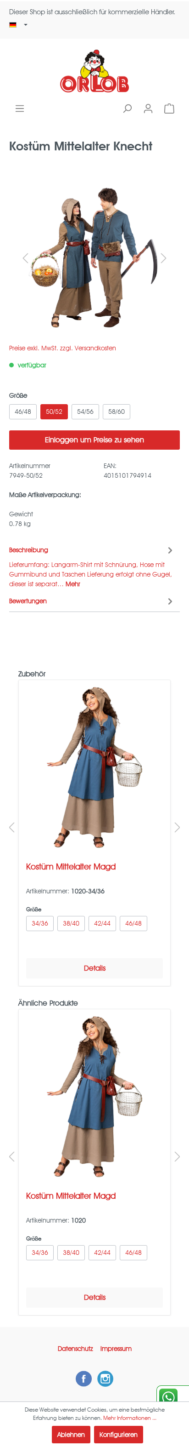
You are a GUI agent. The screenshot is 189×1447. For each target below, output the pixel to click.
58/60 (116, 411)
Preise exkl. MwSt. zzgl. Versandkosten (62, 348)
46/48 (23, 411)
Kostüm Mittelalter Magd (71, 866)
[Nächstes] (164, 258)
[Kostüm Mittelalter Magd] (94, 767)
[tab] (92, 565)
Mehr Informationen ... (129, 1417)
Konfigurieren (119, 1434)
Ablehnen (71, 1434)
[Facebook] (84, 1378)
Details (95, 968)
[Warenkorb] (169, 108)
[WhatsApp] (173, 1398)
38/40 (71, 923)
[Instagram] (105, 1378)
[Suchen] (127, 108)
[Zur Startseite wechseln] (94, 71)
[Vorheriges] (25, 258)
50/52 (54, 411)
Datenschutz (75, 1348)
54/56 (85, 411)
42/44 (102, 923)
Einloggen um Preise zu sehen (94, 439)
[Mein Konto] (148, 108)
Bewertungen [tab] (28, 601)
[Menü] (19, 108)
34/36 (40, 923)
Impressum (116, 1348)
